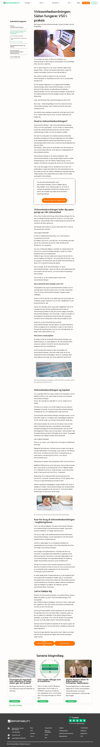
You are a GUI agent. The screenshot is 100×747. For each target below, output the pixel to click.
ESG (82, 736)
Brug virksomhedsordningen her (44, 643)
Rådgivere (83, 731)
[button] (28, 3)
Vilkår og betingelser (48, 731)
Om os (32, 736)
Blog (31, 728)
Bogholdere (84, 733)
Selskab (61, 728)
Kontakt (32, 733)
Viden (78, 3)
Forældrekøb (84, 728)
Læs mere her (64, 643)
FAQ (31, 731)
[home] (11, 3)
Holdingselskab (63, 731)
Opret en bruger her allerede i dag (54, 200)
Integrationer (48, 728)
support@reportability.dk (19, 738)
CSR (46, 738)
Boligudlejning (63, 736)
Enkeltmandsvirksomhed (66, 733)
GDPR (46, 735)
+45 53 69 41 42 (16, 735)
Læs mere (14, 701)
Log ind (94, 3)
